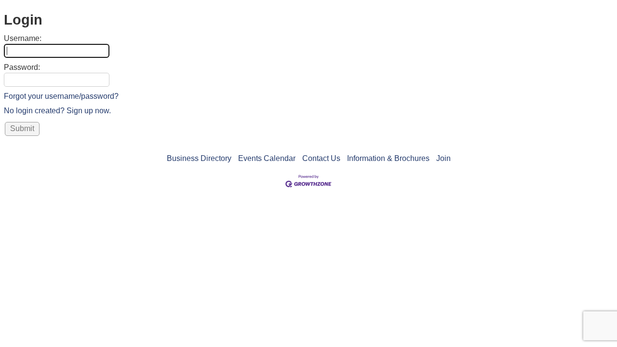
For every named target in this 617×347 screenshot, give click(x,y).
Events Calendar (266, 158)
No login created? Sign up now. (57, 111)
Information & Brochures (388, 158)
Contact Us (321, 158)
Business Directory (199, 158)
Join (443, 158)
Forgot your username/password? (61, 96)
